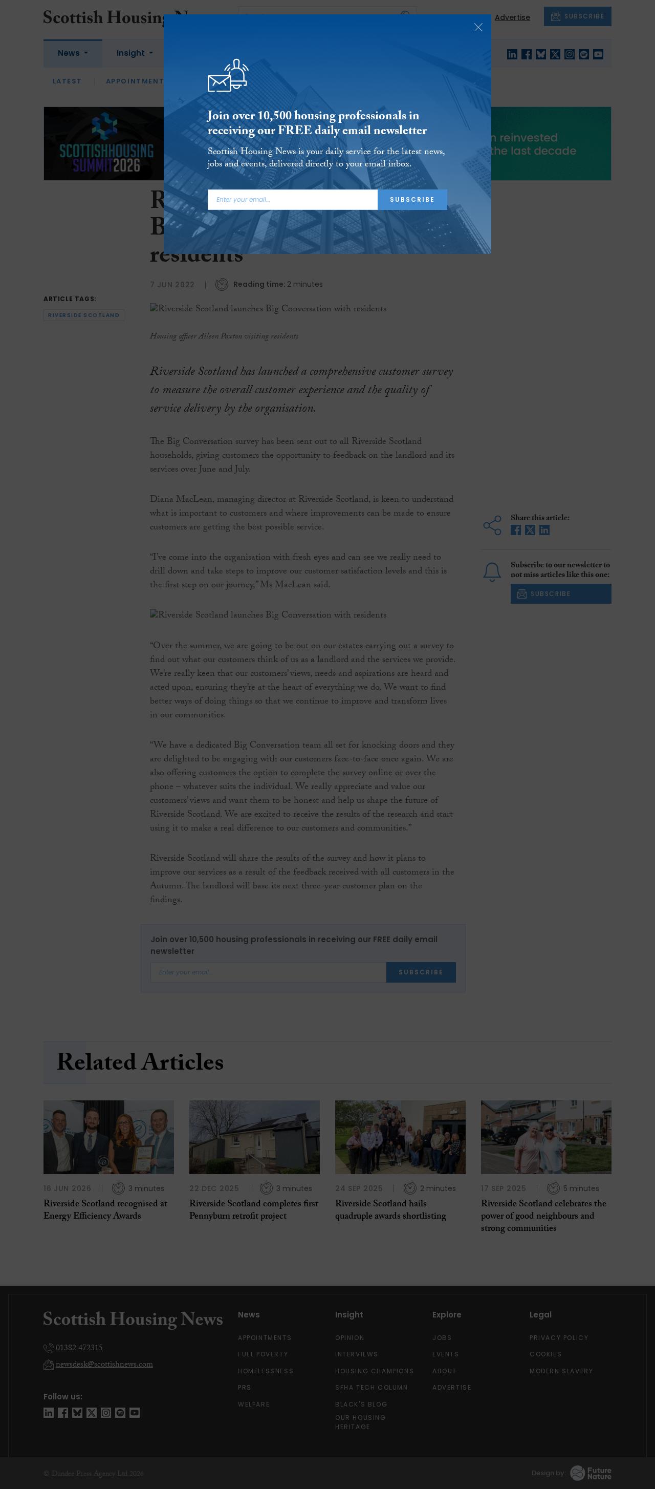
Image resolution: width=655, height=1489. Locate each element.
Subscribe (412, 199)
